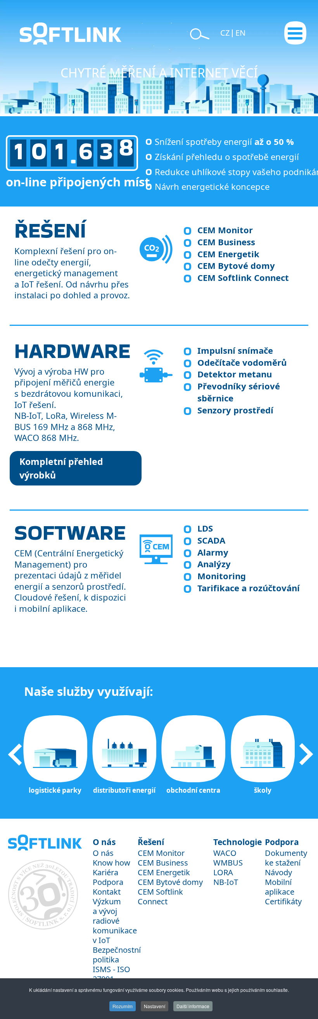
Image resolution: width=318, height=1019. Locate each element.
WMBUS (228, 862)
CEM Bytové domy (236, 265)
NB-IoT (225, 882)
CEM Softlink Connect (243, 277)
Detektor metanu (234, 374)
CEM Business (226, 242)
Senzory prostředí (235, 410)
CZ (226, 33)
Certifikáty (283, 901)
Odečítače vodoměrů (242, 362)
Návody (278, 872)
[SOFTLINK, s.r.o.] (42, 33)
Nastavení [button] (154, 1006)
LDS (205, 528)
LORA (223, 872)
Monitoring (221, 576)
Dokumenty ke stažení (286, 858)
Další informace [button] (192, 1006)
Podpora (108, 882)
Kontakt (107, 891)
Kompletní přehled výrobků (61, 468)
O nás (103, 853)
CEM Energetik (228, 254)
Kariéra (105, 872)
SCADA (211, 540)
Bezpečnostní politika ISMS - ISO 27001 (117, 964)
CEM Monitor (225, 230)
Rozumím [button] (122, 1006)
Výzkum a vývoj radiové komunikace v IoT (115, 920)
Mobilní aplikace (279, 887)
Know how (111, 862)
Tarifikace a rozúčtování (248, 588)
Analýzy (214, 564)
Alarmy (212, 552)
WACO (225, 853)
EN (240, 33)
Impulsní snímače (235, 350)
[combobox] (62, 26)
